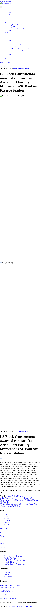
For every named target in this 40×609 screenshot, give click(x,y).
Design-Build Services (12, 558)
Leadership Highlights (16, 29)
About (6, 11)
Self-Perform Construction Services (21, 49)
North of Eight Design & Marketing (20, 606)
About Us (12, 13)
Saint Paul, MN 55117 (8, 587)
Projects (7, 57)
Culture (11, 19)
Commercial (13, 37)
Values (11, 17)
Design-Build (13, 47)
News (6, 23)
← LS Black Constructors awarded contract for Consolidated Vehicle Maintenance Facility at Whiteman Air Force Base (19, 500)
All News (12, 31)
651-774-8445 (5, 595)
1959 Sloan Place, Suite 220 (10, 585)
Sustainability (13, 53)
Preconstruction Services (17, 45)
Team (11, 15)
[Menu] (1, 7)
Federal (11, 35)
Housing (12, 39)
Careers (11, 21)
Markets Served (9, 33)
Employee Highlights (16, 25)
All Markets (13, 41)
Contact (7, 525)
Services (7, 43)
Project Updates (14, 27)
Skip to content (5, 1)
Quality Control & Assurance (19, 51)
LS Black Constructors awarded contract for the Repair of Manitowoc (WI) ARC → (19, 505)
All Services (13, 55)
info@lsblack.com (6, 591)
